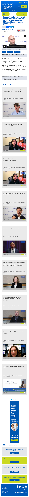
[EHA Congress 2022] (20, 30)
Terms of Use (5, 490)
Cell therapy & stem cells (14, 79)
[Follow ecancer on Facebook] (17, 486)
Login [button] (19, 6)
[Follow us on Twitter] (11, 399)
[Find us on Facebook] (15, 399)
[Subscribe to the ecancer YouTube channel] (25, 486)
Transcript (17, 51)
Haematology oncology (11, 76)
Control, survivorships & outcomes (12, 78)
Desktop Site (5, 491)
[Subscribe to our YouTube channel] (17, 399)
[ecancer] (8, 4)
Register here (14, 453)
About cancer (14, 471)
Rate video (10, 51)
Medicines (19, 76)
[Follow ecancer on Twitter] (20, 486)
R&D (22, 76)
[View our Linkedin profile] (13, 399)
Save (4, 51)
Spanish (25, 2)
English (20, 2)
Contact (4, 486)
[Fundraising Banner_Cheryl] (14, 421)
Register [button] (24, 6)
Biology (3, 78)
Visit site (14, 461)
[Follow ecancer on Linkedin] (23, 486)
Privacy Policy (5, 492)
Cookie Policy (5, 488)
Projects (4, 487)
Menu (6, 13)
